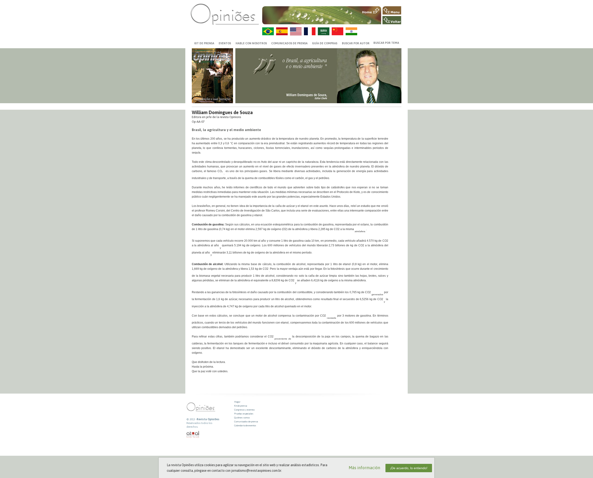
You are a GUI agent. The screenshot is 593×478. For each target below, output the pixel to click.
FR (309, 31)
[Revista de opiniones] (224, 14)
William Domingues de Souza (222, 112)
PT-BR (268, 31)
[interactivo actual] (192, 434)
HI (351, 31)
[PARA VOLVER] (391, 20)
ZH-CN (337, 31)
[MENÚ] (391, 10)
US (296, 31)
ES (282, 31)
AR (323, 31)
